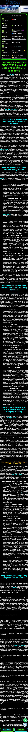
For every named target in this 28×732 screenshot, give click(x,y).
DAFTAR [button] (7, 730)
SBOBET (15, 724)
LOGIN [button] (21, 730)
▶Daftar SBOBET (16, 47)
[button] (25, 725)
